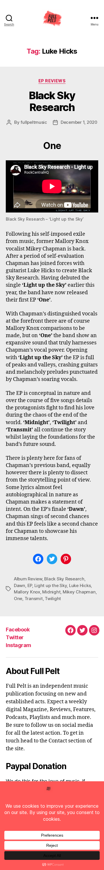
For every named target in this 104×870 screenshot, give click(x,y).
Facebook (17, 629)
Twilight (53, 598)
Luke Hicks (80, 585)
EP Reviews (52, 80)
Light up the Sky (50, 585)
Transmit (34, 598)
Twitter (15, 637)
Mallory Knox (27, 592)
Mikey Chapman (79, 592)
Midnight (51, 592)
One (18, 598)
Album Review (28, 579)
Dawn (19, 585)
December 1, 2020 (79, 122)
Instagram (18, 645)
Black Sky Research (52, 101)
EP (29, 585)
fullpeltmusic (34, 122)
